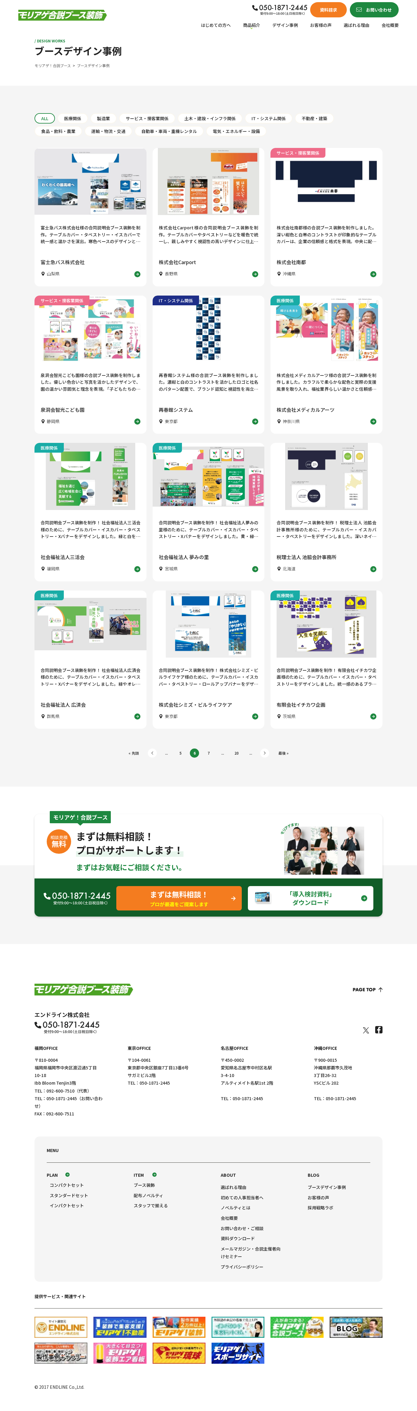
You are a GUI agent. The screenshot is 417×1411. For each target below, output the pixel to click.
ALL (44, 118)
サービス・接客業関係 (147, 118)
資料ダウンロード (238, 1238)
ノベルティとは (235, 1208)
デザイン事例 (285, 25)
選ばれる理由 (356, 25)
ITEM (139, 1175)
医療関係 (72, 118)
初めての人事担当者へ (242, 1197)
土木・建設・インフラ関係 (210, 118)
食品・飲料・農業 (58, 131)
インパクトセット (67, 1205)
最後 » (283, 753)
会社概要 (390, 25)
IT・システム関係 (269, 118)
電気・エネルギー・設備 (236, 131)
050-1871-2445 (61, 1098)
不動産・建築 (314, 118)
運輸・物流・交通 (108, 131)
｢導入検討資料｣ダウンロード (310, 898)
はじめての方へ (216, 25)
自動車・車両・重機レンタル (169, 131)
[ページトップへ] (368, 990)
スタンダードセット (69, 1195)
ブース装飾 (144, 1185)
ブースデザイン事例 (327, 1187)
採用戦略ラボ (320, 1208)
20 (236, 753)
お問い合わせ (379, 10)
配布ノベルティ (148, 1195)
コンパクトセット (67, 1185)
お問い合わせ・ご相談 (242, 1228)
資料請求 (328, 10)
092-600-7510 (60, 1091)
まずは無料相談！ (179, 898)
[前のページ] (152, 753)
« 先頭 (134, 753)
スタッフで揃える (151, 1205)
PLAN (52, 1175)
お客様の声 (321, 25)
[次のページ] (264, 753)
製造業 (103, 118)
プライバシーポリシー (242, 1267)
